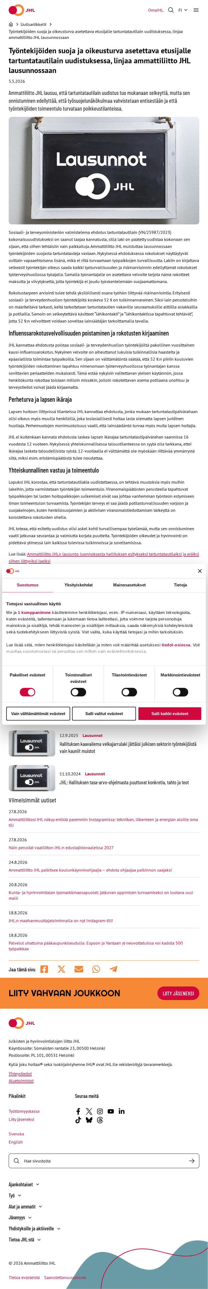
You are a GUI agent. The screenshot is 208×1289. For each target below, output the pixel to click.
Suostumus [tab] (28, 585)
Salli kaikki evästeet (169, 714)
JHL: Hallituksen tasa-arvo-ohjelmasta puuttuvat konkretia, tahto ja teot (124, 782)
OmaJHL (155, 10)
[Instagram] (100, 1111)
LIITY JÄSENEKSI (178, 993)
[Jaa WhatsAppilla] (96, 969)
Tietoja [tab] (180, 585)
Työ (12, 1195)
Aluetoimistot (21, 1080)
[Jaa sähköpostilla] (78, 969)
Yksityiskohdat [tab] (78, 585)
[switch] (78, 692)
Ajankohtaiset (21, 1184)
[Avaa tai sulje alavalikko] (37, 1184)
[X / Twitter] (89, 1111)
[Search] (191, 1161)
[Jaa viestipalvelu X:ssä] (61, 969)
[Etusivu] (11, 24)
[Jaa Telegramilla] (113, 969)
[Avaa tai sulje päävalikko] (196, 10)
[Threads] (100, 1120)
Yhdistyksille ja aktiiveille (31, 1228)
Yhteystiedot (20, 1073)
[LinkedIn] (121, 1111)
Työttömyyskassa (24, 1111)
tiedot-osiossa (176, 645)
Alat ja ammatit (22, 1206)
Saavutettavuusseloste (65, 1277)
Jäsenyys (17, 1217)
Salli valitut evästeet (104, 714)
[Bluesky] (89, 1120)
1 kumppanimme (34, 612)
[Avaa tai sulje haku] (171, 10)
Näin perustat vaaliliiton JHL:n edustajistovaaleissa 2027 (61, 847)
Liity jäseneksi (21, 1119)
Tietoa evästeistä (24, 1277)
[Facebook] (78, 1111)
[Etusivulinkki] (22, 10)
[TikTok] (78, 1120)
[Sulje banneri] (200, 571)
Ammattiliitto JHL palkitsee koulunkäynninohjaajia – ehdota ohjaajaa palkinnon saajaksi (90, 870)
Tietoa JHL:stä (21, 1239)
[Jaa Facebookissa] (44, 969)
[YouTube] (111, 1111)
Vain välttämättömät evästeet (38, 714)
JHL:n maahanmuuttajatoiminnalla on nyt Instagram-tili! (61, 920)
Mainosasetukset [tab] (129, 585)
